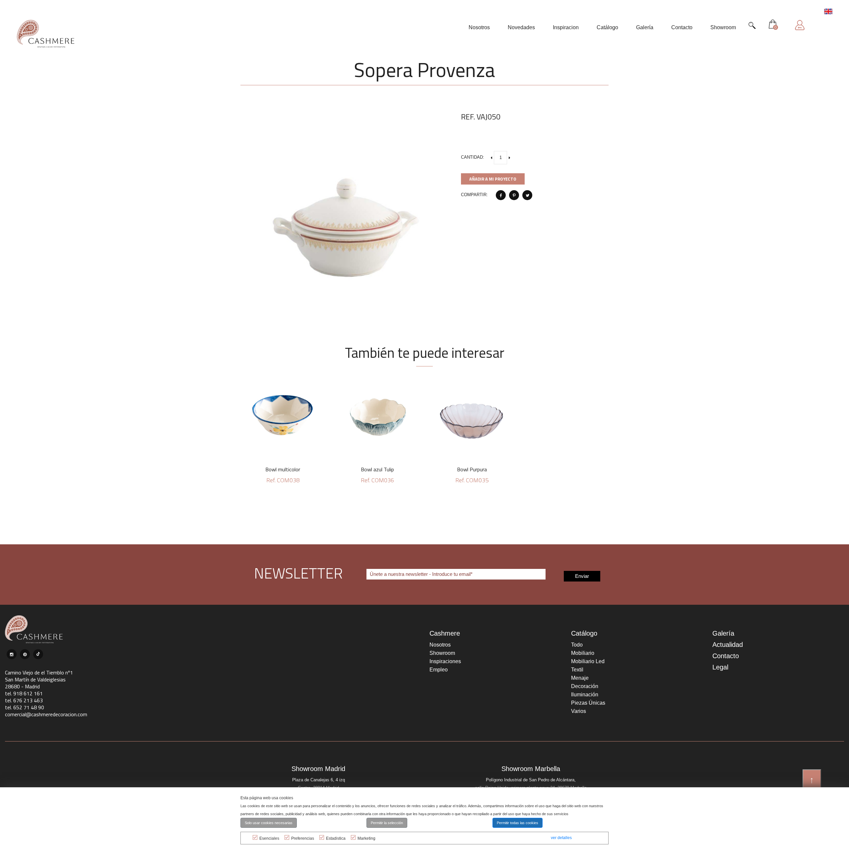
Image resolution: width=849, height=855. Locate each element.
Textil (577, 669)
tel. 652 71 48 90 (24, 707)
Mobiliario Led (588, 661)
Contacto (725, 656)
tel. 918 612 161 (24, 693)
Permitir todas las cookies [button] (517, 823)
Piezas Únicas (588, 703)
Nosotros (440, 645)
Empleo (438, 669)
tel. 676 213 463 (24, 700)
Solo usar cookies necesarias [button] (269, 823)
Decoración (584, 686)
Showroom (442, 653)
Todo (577, 645)
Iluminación (584, 694)
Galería (723, 633)
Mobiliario (582, 653)
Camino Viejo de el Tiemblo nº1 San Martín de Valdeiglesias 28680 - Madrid (39, 679)
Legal (720, 667)
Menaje (580, 678)
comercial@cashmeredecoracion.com (46, 714)
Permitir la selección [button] (387, 823)
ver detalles (561, 837)
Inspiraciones (445, 661)
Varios (578, 711)
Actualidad (727, 644)
